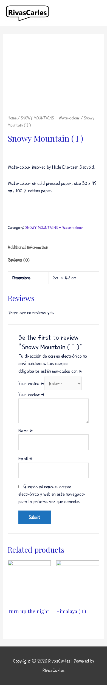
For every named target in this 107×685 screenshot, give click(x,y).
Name (25, 430)
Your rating (31, 383)
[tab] (53, 247)
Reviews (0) (19, 260)
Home (12, 118)
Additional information (28, 247)
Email (25, 458)
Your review (31, 394)
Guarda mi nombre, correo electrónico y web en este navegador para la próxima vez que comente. (51, 494)
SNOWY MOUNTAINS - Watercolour (50, 118)
